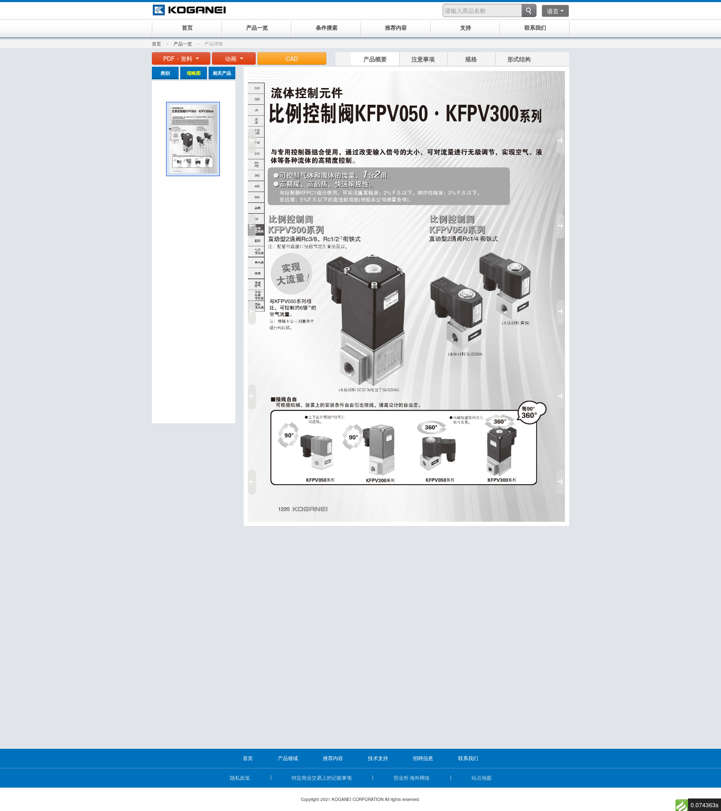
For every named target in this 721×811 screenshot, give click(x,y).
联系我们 (468, 757)
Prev (251, 309)
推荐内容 (333, 757)
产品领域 (288, 757)
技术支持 (378, 757)
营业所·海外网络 (411, 777)
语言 (553, 11)
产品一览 (183, 43)
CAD (292, 58)
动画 (231, 58)
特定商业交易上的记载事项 (322, 777)
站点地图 (481, 777)
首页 (156, 43)
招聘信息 (423, 757)
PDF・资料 (178, 58)
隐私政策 (240, 777)
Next (562, 309)
